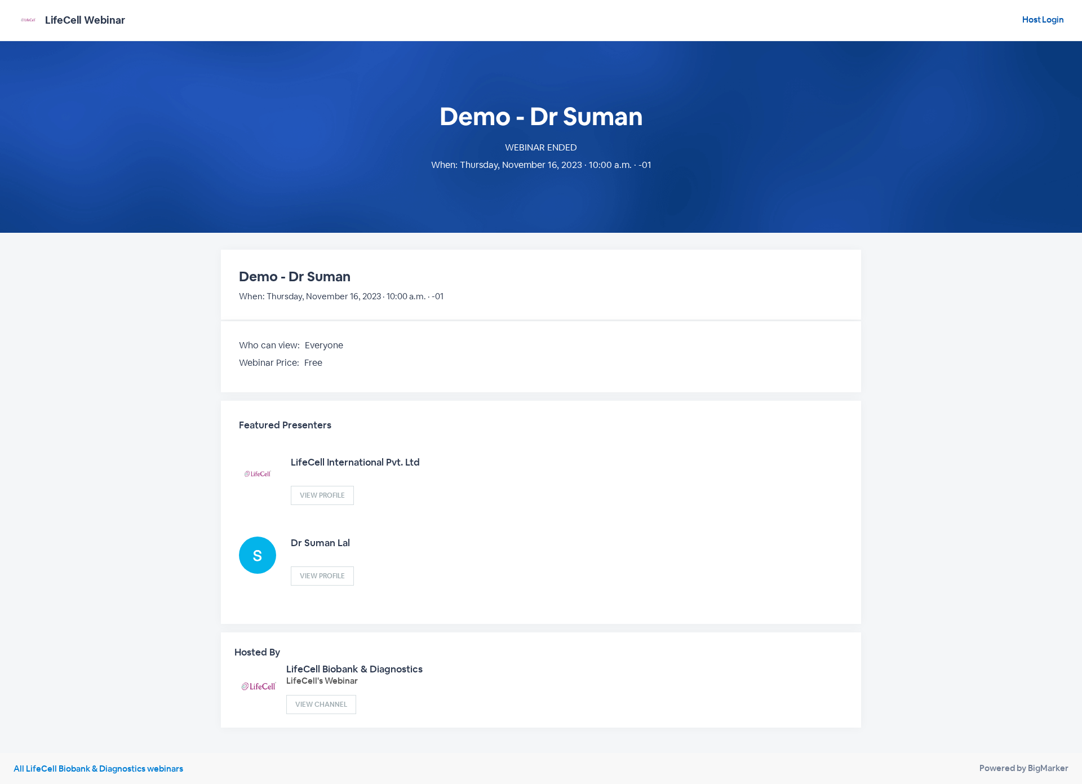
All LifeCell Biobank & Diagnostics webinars (98, 768)
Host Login (1043, 19)
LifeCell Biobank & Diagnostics (354, 669)
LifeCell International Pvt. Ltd (355, 462)
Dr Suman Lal (320, 543)
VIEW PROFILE (322, 495)
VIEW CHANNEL (321, 704)
